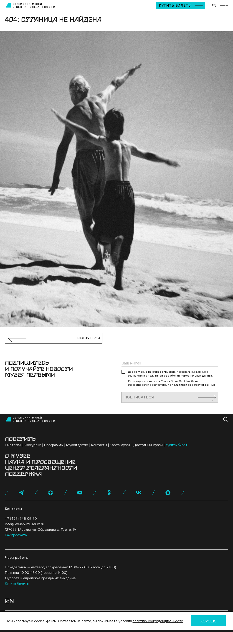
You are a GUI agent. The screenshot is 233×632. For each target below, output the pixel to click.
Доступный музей (148, 445)
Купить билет (176, 445)
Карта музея (120, 445)
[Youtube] (79, 492)
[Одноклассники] (109, 492)
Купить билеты (175, 5)
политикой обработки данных (193, 384)
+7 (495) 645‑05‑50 (21, 518)
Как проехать (16, 535)
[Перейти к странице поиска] (225, 419)
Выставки (13, 445)
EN (214, 5)
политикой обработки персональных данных (180, 375)
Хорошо (208, 621)
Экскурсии (32, 445)
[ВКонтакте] (138, 492)
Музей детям (77, 445)
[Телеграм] (21, 492)
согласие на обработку (151, 371)
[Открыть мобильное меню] (224, 5)
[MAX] (167, 492)
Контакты (99, 445)
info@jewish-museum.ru (24, 524)
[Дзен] (50, 492)
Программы (53, 445)
